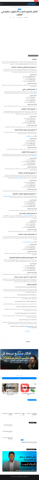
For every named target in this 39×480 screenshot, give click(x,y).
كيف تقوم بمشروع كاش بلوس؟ (7, 431)
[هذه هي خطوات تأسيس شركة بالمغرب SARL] (16, 440)
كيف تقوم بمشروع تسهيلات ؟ (7, 425)
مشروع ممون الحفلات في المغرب (28, 241)
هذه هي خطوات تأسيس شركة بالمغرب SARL (7, 438)
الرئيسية (28, 7)
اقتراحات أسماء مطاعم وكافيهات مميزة (19, 414)
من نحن (15, 476)
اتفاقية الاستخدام (19, 476)
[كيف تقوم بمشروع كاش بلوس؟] (16, 433)
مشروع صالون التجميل (30, 136)
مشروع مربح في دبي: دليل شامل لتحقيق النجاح (32, 414)
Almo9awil (25, 17)
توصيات (25, 7)
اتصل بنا (12, 476)
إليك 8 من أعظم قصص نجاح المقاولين (29, 442)
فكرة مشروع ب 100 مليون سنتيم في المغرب (7, 414)
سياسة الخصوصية (25, 476)
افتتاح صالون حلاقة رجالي (28, 215)
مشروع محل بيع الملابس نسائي (21, 177)
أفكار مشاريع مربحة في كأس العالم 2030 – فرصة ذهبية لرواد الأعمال (19, 359)
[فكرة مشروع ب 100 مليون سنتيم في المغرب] (7, 407)
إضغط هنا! (29, 327)
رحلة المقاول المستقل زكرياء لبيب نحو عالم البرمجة (26, 470)
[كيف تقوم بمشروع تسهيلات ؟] (16, 427)
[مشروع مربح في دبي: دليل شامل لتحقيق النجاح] (31, 407)
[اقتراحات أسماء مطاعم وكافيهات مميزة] (19, 407)
